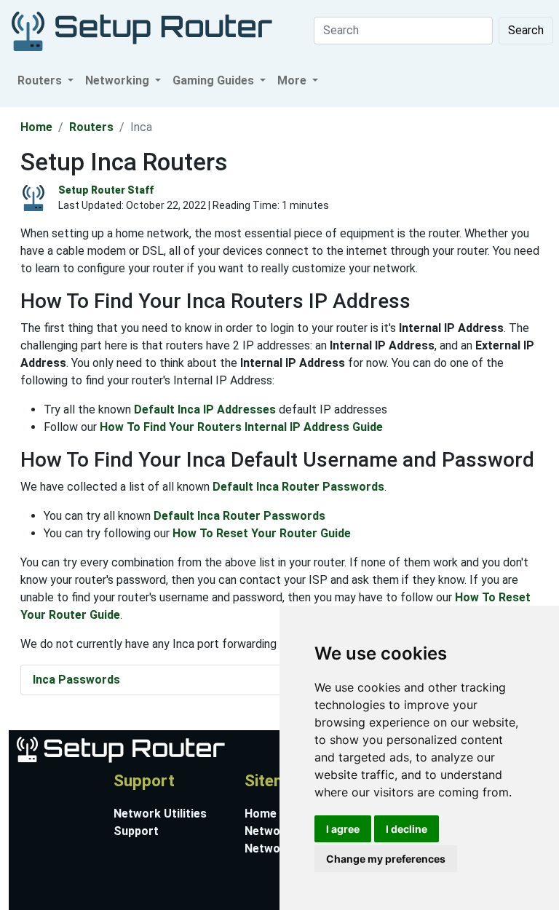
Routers (91, 127)
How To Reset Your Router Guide (262, 533)
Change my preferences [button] (385, 858)
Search (526, 30)
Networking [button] (118, 80)
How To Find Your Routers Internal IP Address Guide (241, 427)
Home (36, 127)
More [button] (293, 80)
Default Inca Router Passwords (298, 487)
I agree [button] (343, 829)
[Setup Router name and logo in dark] (142, 30)
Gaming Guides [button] (215, 80)
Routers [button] (41, 80)
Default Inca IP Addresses (205, 409)
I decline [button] (406, 829)
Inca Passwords (76, 680)
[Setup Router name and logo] (120, 749)
